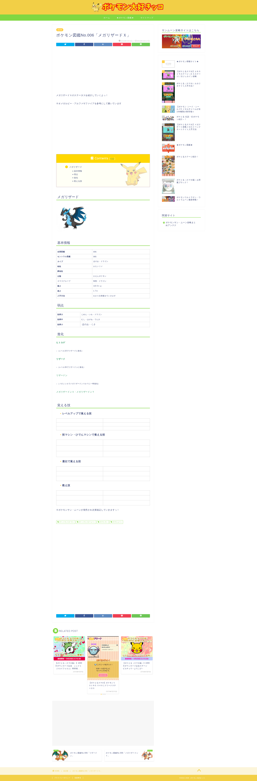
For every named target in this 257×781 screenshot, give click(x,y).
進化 (76, 178)
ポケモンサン (103, 522)
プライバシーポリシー (62, 778)
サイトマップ (147, 17)
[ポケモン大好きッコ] (128, 11)
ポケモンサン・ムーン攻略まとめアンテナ (181, 223)
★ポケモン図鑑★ (125, 17)
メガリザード (75, 167)
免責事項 (78, 778)
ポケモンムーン (117, 522)
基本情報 (78, 171)
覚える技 (78, 181)
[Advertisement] (103, 70)
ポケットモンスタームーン (86, 522)
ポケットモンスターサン (66, 522)
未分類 (60, 30)
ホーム (107, 17)
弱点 (76, 174)
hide (112, 159)
